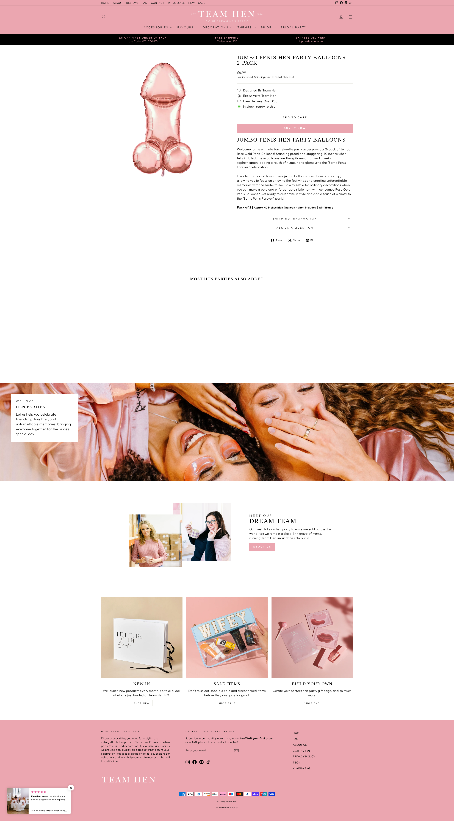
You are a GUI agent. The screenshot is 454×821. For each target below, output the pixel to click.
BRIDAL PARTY (294, 27)
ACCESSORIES (156, 27)
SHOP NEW (142, 703)
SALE (201, 2)
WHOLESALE (176, 2)
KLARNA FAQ (301, 768)
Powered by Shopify (226, 807)
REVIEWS (132, 2)
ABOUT (118, 2)
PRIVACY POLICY (304, 756)
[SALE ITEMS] (227, 637)
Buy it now (295, 128)
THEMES (245, 27)
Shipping (259, 77)
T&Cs (296, 762)
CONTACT (157, 2)
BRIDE (267, 27)
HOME (105, 2)
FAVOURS (186, 27)
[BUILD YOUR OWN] (312, 637)
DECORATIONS (216, 27)
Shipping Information (295, 218)
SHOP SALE (227, 703)
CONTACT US (301, 750)
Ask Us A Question (294, 227)
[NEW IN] (141, 637)
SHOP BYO (312, 703)
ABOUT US (262, 546)
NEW (191, 2)
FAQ (144, 2)
